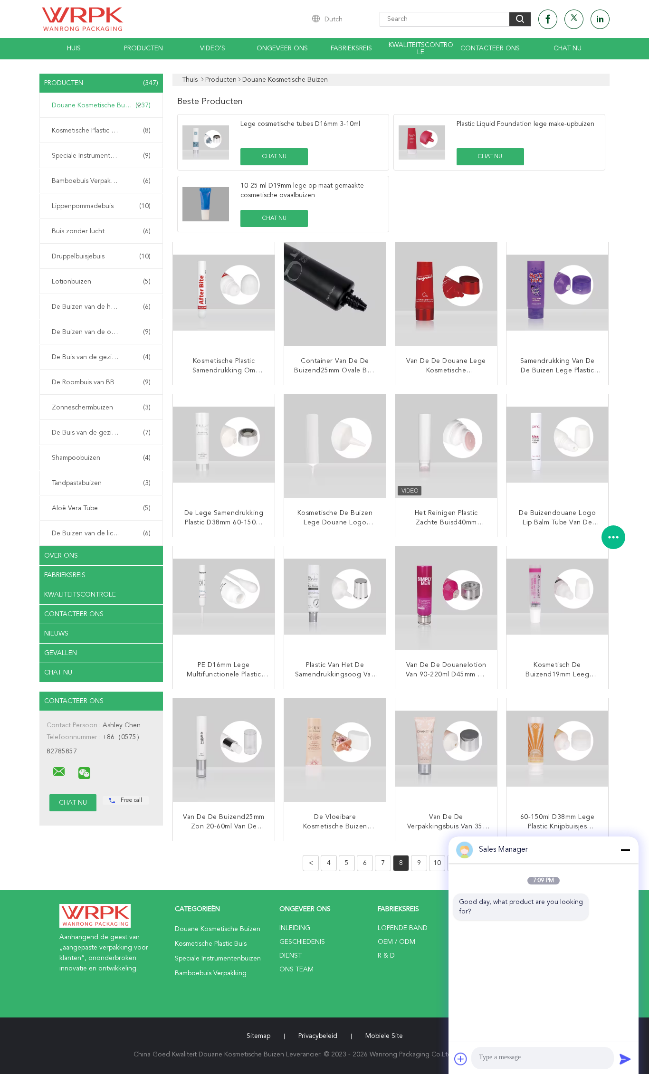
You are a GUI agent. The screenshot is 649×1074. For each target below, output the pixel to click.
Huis (74, 48)
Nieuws (56, 633)
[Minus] (625, 849)
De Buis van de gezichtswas (101, 432)
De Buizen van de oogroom (101, 332)
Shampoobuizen (101, 458)
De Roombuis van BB (101, 382)
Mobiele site (384, 1036)
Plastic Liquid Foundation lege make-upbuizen (525, 124)
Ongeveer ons (282, 48)
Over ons (61, 555)
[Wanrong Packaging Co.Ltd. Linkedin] (600, 19)
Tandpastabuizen (101, 483)
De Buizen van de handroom (101, 307)
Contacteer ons (490, 48)
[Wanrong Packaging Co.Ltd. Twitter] (573, 19)
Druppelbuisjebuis (101, 256)
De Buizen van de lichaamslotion (101, 533)
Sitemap (258, 1036)
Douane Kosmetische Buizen (101, 105)
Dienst (290, 955)
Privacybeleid (317, 1036)
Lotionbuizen (101, 281)
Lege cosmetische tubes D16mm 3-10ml (300, 124)
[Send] (625, 1058)
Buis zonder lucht (101, 231)
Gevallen (60, 653)
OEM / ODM (396, 942)
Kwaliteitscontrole (421, 49)
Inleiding (294, 928)
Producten (143, 48)
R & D (386, 955)
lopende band (403, 928)
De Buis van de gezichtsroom (101, 357)
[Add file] (461, 1058)
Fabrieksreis (351, 48)
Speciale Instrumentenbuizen (101, 155)
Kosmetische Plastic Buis (101, 130)
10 (437, 863)
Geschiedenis (302, 942)
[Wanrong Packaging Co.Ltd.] (59, 772)
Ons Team (296, 969)
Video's (212, 48)
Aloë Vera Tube (101, 508)
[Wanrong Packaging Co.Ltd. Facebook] (547, 19)
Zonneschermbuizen (101, 407)
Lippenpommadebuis (101, 206)
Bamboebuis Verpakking (101, 181)
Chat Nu (568, 48)
